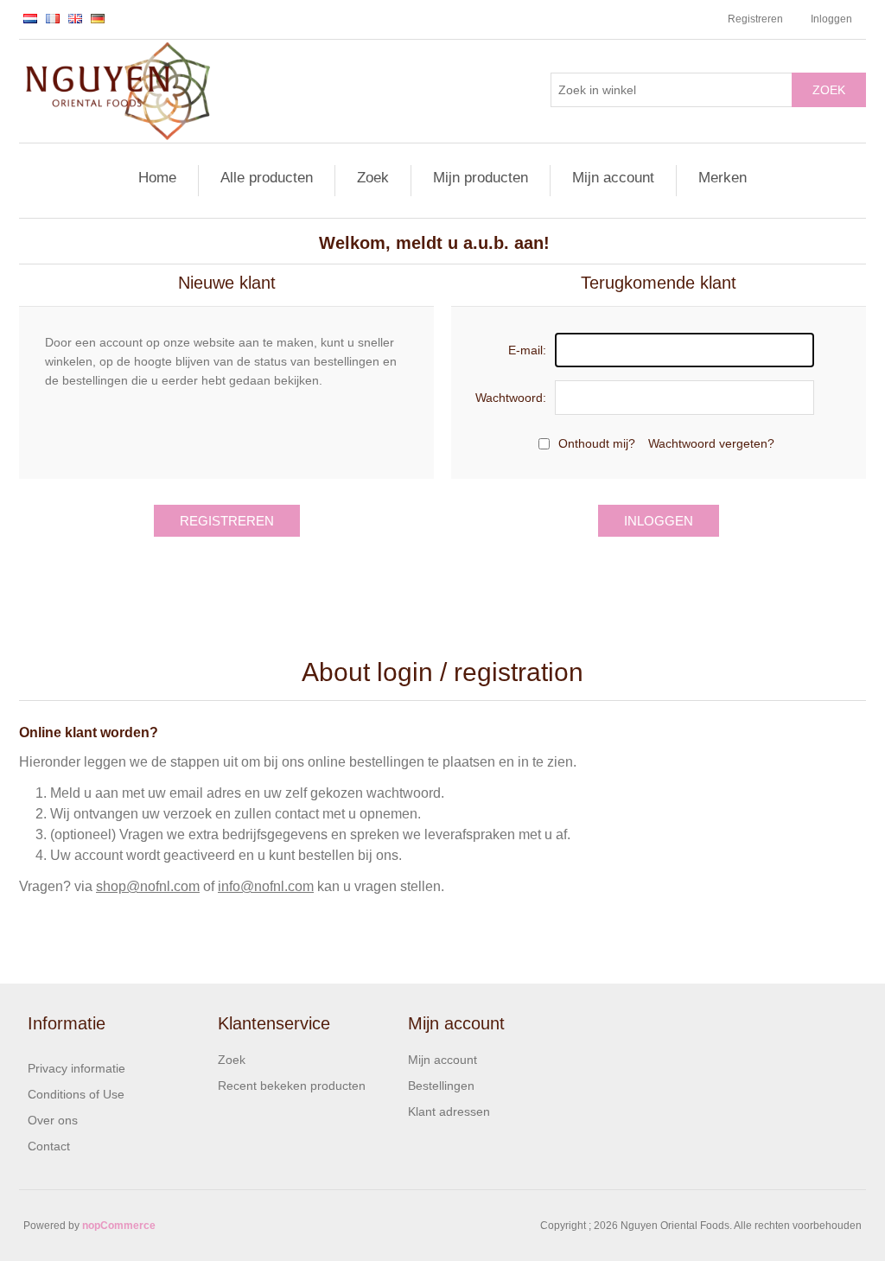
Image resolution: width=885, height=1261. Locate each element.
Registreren (755, 19)
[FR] (52, 18)
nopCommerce (119, 1226)
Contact (49, 1146)
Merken (722, 177)
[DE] (97, 18)
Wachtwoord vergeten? (711, 443)
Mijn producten (480, 177)
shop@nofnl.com (148, 886)
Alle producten (266, 177)
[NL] (30, 18)
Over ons (53, 1120)
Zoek (828, 90)
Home (157, 177)
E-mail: (527, 350)
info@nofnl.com (266, 886)
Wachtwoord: (510, 397)
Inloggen (831, 19)
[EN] (75, 18)
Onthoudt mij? (596, 443)
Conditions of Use (76, 1094)
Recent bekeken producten (292, 1085)
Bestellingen (441, 1085)
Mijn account (613, 177)
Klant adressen (449, 1111)
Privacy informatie (76, 1068)
